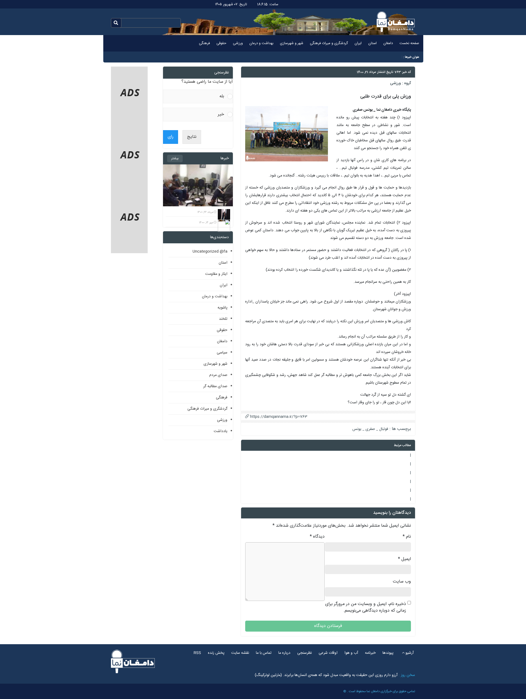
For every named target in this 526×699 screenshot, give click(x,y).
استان (372, 43)
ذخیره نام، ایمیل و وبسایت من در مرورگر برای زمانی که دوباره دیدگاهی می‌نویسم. (365, 607)
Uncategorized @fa (210, 251)
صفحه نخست (409, 43)
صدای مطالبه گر (215, 386)
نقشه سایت (240, 653)
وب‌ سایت (402, 581)
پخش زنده (216, 653)
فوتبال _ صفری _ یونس (370, 429)
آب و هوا (351, 653)
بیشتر (175, 158)
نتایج (191, 137)
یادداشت (220, 431)
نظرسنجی (304, 653)
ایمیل (404, 559)
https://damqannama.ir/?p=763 (278, 416)
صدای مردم (218, 375)
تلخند (223, 319)
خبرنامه (370, 653)
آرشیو (409, 653)
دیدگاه (317, 536)
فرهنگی (204, 43)
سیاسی (222, 352)
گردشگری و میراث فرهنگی (329, 43)
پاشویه (222, 307)
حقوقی (221, 43)
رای (170, 137)
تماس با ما (263, 653)
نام (407, 536)
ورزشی (238, 43)
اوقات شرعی (328, 653)
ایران (358, 43)
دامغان (388, 43)
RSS (197, 653)
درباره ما (284, 653)
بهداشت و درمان (261, 43)
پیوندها (387, 653)
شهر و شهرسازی (291, 43)
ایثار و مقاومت (216, 274)
